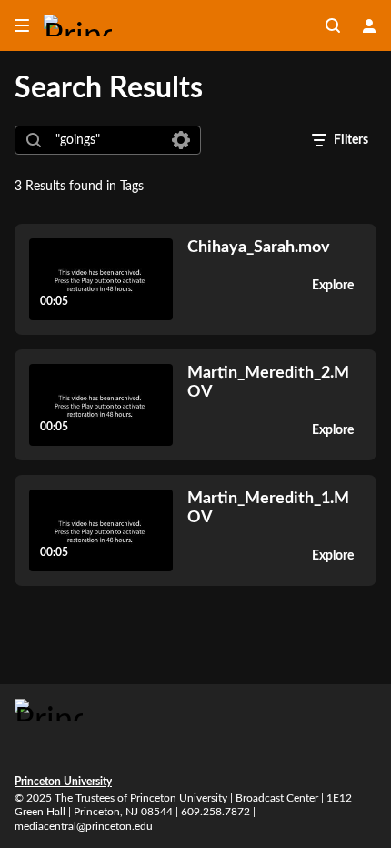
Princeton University (63, 781)
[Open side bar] (21, 25)
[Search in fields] (181, 140)
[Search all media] (332, 25)
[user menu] (369, 25)
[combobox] (107, 140)
